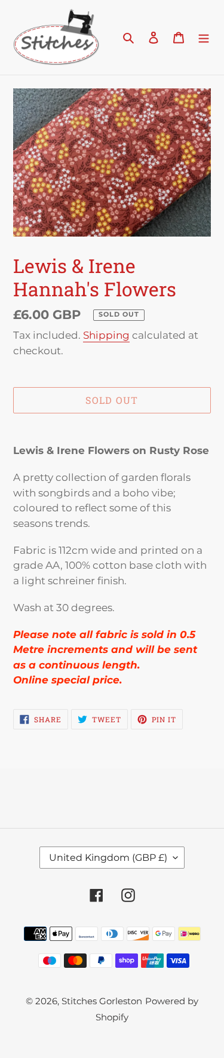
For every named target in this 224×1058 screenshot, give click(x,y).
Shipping (106, 335)
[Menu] (203, 37)
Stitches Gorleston (102, 1001)
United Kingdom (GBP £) (108, 857)
